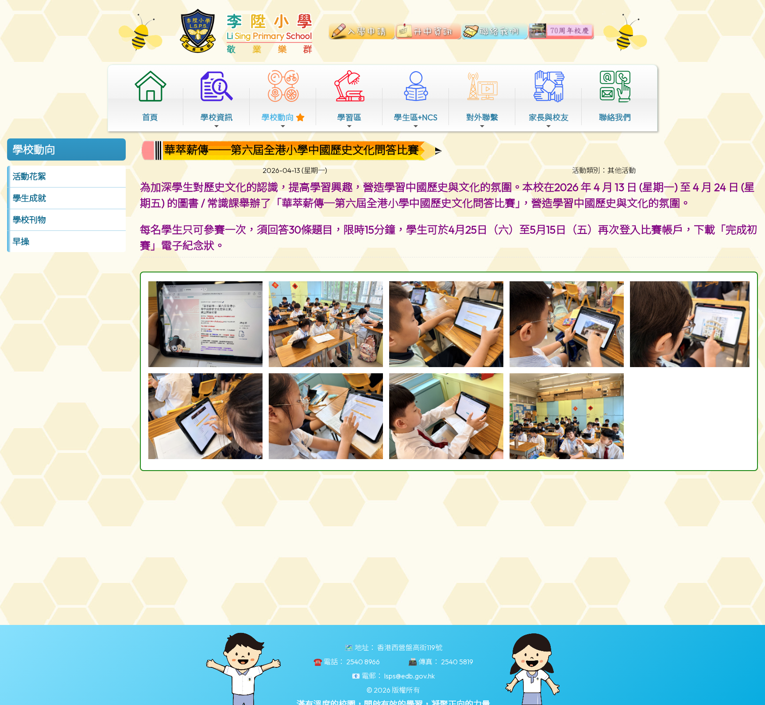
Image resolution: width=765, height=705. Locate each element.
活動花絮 (29, 176)
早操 (20, 241)
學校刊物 (29, 220)
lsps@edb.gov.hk (409, 675)
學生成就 (29, 198)
